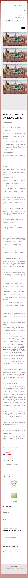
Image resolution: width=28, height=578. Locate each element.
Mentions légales (14, 566)
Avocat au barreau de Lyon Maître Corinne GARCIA (13, 568)
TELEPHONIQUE (14, 501)
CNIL (5, 383)
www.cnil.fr (16, 383)
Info (4, 522)
